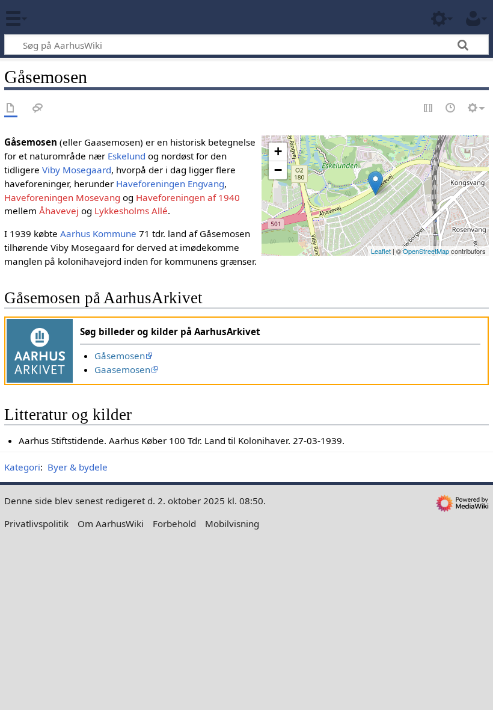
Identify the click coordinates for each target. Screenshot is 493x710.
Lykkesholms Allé (131, 211)
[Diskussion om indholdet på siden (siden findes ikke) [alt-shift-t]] (37, 109)
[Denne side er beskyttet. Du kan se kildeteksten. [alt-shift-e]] (428, 109)
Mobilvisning (232, 523)
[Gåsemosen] (375, 183)
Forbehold (174, 523)
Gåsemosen (119, 356)
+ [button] (278, 151)
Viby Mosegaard (76, 170)
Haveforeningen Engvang (170, 183)
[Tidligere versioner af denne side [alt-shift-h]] (451, 109)
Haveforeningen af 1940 (188, 197)
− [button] (278, 169)
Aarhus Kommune (98, 233)
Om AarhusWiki (111, 523)
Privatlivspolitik (36, 523)
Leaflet (381, 251)
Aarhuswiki (81, 17)
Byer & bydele (77, 467)
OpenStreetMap (426, 251)
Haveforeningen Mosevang (62, 197)
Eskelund (126, 156)
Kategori (22, 467)
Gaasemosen (122, 369)
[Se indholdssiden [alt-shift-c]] (10, 109)
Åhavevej (59, 211)
